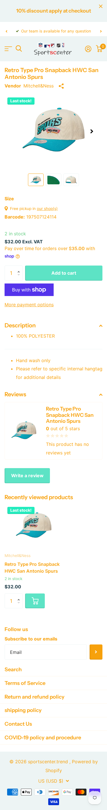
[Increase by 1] (20, 268)
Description (20, 325)
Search (13, 669)
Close (100, 6)
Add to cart (63, 273)
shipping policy (23, 710)
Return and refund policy (34, 696)
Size (9, 198)
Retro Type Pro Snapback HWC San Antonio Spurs (32, 567)
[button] (6, 31)
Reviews (15, 394)
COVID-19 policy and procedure (43, 737)
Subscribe (96, 652)
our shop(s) (47, 208)
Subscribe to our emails (31, 639)
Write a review (27, 475)
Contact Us (18, 724)
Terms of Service (25, 683)
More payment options (29, 304)
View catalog (8, 48)
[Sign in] (88, 49)
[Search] (19, 48)
